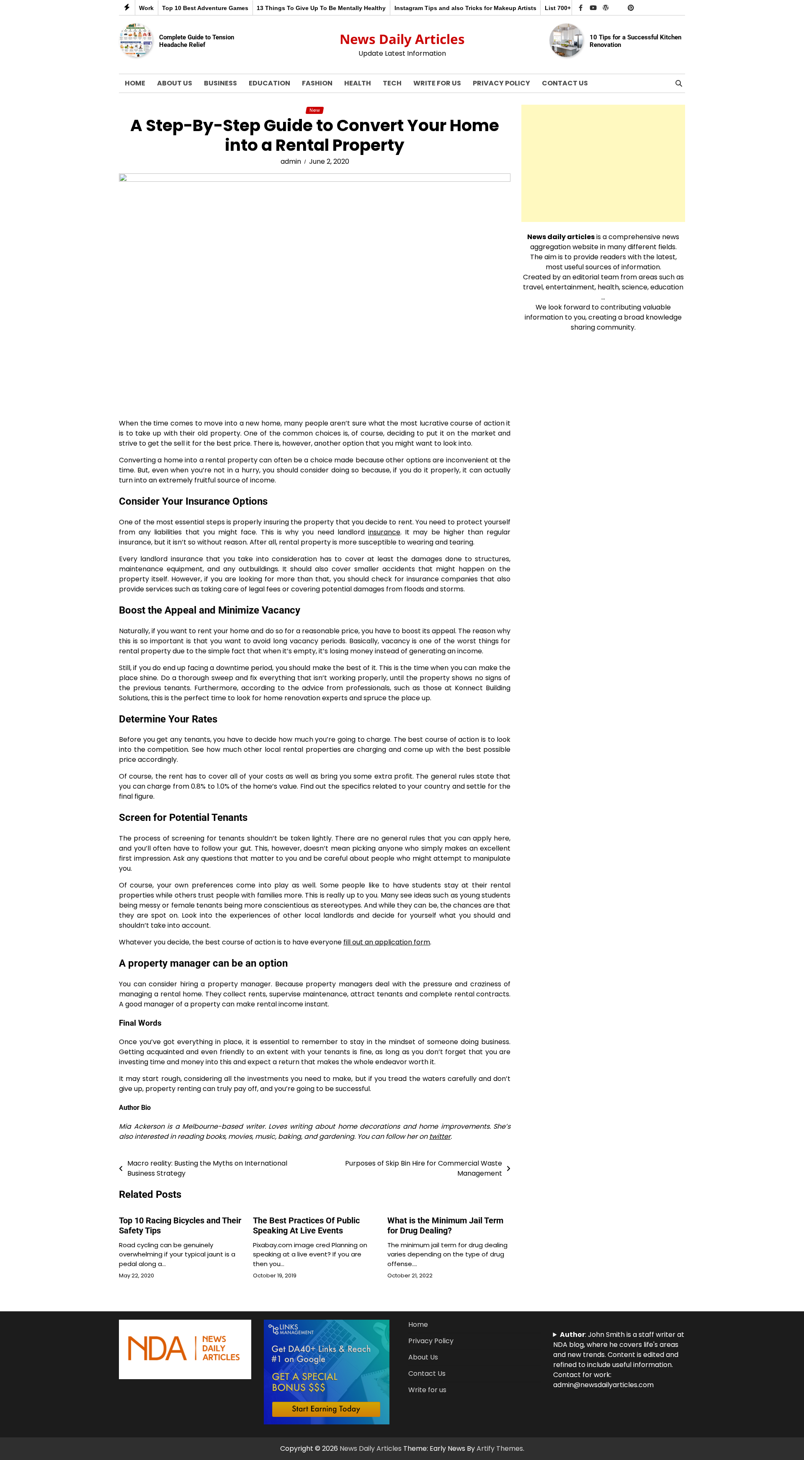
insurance (384, 532)
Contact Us (565, 83)
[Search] (679, 83)
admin (291, 161)
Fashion (317, 83)
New (314, 110)
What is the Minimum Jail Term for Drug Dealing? (445, 1225)
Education (269, 83)
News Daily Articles (402, 39)
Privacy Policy (501, 83)
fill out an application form (386, 942)
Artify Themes (500, 1448)
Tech (392, 83)
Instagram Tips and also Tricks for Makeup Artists (443, 8)
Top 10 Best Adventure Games (182, 8)
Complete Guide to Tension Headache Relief (196, 41)
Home (135, 83)
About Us (174, 83)
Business (220, 83)
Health (357, 83)
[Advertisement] (603, 163)
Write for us (437, 83)
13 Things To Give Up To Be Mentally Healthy (298, 8)
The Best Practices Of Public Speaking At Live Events (306, 1225)
